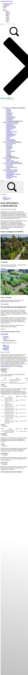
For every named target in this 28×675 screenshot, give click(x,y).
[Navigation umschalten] (15, 104)
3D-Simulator (6, 5)
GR (8, 18)
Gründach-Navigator (8, 3)
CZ (8, 21)
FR (8, 16)
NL (8, 14)
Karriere (5, 6)
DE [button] (5, 10)
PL (8, 17)
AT (8, 11)
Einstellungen (4, 368)
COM (8, 13)
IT (8, 20)
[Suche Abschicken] (14, 24)
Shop (4, 7)
